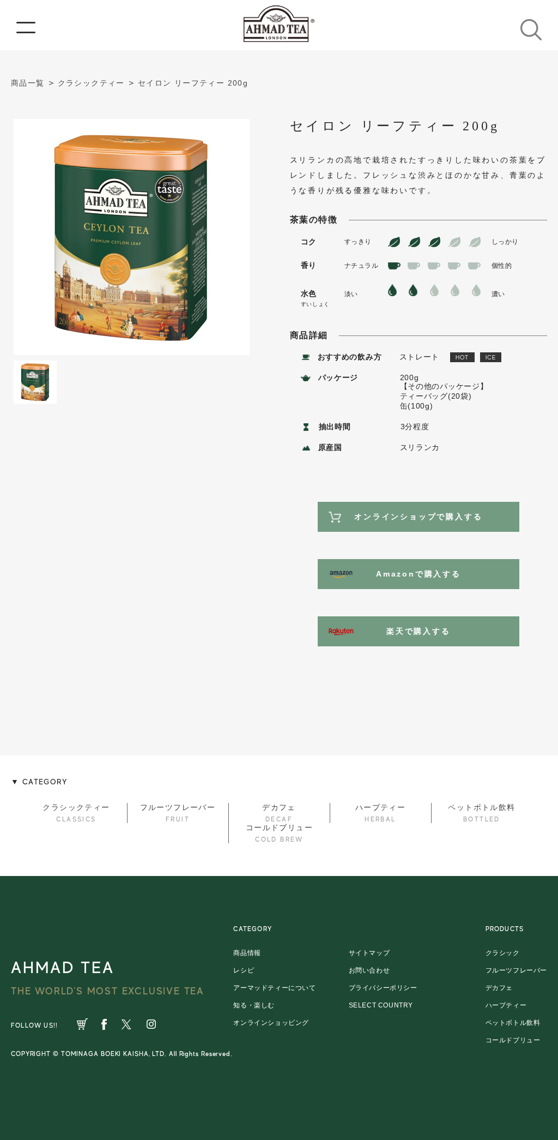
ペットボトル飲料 (513, 1023)
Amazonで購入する (418, 573)
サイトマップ (369, 953)
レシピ (243, 970)
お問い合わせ (369, 970)
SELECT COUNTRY (381, 1005)
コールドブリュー (513, 1040)
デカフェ (499, 988)
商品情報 (246, 953)
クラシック (503, 953)
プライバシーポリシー (383, 988)
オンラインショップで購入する (418, 516)
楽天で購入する (418, 631)
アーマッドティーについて (274, 988)
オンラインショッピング (271, 1023)
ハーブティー (506, 1005)
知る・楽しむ (254, 1005)
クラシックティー (91, 83)
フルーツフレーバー (516, 970)
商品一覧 (28, 83)
